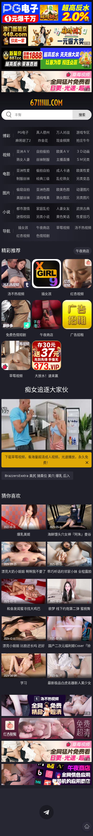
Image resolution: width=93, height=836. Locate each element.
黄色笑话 (63, 216)
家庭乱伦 (43, 208)
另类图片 (83, 197)
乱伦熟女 (63, 178)
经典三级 (43, 178)
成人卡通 (63, 170)
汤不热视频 (83, 227)
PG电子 (23, 132)
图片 (6, 192)
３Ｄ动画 (83, 151)
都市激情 (23, 208)
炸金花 (43, 140)
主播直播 (63, 159)
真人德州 (43, 132)
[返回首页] (87, 826)
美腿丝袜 (23, 197)
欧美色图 (63, 189)
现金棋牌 (63, 140)
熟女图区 (63, 197)
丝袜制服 (43, 159)
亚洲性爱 (23, 170)
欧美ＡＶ (63, 151)
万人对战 (63, 132)
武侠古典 (83, 208)
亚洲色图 (43, 189)
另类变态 (83, 178)
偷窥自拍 (23, 189)
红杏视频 (23, 235)
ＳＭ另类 (83, 159)
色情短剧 (43, 235)
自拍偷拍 (43, 151)
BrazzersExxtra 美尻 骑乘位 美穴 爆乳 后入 (37, 475)
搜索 (82, 114)
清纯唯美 (43, 197)
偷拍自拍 (43, 170)
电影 (6, 173)
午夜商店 (43, 227)
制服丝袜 (23, 178)
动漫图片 (83, 189)
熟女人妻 (23, 159)
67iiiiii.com (46, 102)
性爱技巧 (83, 216)
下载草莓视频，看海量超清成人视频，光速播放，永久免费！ (46, 460)
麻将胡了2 (23, 140)
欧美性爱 (83, 170)
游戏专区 (83, 132)
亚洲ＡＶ (23, 151)
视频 (6, 154)
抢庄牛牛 (83, 140)
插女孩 (23, 227)
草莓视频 (63, 227)
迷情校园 (23, 216)
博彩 (6, 135)
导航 (6, 231)
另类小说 (43, 216)
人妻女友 (63, 208)
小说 (6, 212)
